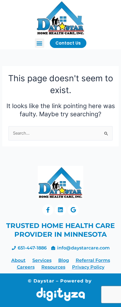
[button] (39, 43)
